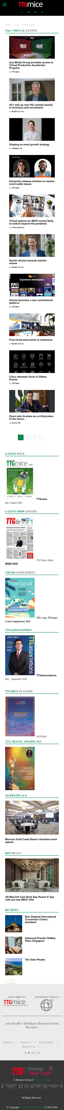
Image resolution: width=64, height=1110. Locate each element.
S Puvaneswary (18, 227)
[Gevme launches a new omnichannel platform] (32, 285)
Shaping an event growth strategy (29, 144)
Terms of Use (28, 1046)
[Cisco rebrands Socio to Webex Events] (32, 361)
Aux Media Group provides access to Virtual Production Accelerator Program (31, 65)
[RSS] (42, 12)
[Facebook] (21, 12)
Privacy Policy (46, 1042)
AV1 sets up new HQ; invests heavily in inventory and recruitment (31, 106)
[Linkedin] (28, 12)
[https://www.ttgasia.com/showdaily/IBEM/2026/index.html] (20, 560)
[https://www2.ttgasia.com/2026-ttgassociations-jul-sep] (20, 675)
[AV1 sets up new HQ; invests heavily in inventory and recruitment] (32, 89)
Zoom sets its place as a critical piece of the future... (31, 417)
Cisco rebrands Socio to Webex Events (28, 378)
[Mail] (35, 12)
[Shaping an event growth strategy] (32, 129)
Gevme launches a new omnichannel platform (31, 301)
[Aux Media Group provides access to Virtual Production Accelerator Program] (32, 47)
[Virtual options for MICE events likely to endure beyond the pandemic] (32, 205)
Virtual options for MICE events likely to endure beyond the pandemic (31, 222)
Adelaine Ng (17, 148)
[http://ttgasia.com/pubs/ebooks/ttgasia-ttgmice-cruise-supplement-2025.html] (20, 617)
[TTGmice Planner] (20, 736)
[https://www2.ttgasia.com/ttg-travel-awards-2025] (20, 790)
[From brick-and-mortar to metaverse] (32, 324)
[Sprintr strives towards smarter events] (32, 245)
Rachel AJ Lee (18, 111)
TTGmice (15, 71)
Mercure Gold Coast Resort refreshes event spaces (31, 840)
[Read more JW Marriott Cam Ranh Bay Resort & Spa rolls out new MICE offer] (32, 875)
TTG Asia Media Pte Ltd (32, 1107)
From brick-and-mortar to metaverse (30, 340)
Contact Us (25, 1042)
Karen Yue (16, 422)
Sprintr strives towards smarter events (28, 261)
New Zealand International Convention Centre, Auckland (40, 919)
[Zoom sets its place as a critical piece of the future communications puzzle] (32, 401)
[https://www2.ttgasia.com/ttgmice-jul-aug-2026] (20, 499)
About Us (7, 1042)
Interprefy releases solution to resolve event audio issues (31, 182)
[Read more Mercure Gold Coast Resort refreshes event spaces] (32, 818)
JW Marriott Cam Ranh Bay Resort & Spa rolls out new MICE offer (29, 898)
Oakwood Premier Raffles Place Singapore (40, 939)
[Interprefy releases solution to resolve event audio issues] (32, 166)
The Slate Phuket (35, 959)
